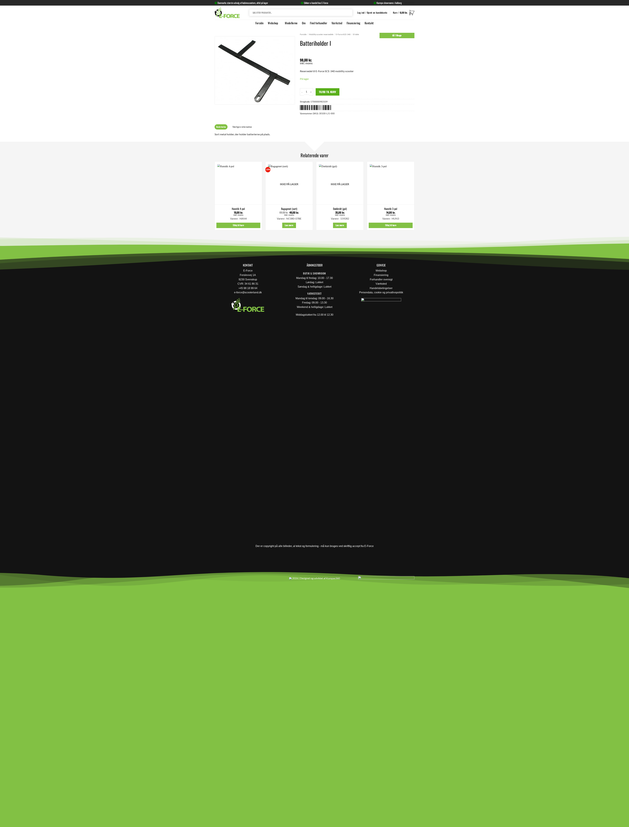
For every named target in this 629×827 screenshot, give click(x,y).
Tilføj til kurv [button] (238, 225)
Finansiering (353, 23)
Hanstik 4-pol (238, 209)
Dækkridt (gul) (340, 209)
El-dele (356, 34)
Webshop (273, 23)
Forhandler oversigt (381, 279)
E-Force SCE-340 (343, 34)
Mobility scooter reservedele (321, 34)
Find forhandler (318, 23)
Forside (259, 23)
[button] (403, 12)
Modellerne (291, 23)
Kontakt (369, 23)
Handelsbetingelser (381, 288)
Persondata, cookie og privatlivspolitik (381, 292)
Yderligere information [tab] (242, 126)
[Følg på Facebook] (218, 579)
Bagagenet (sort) (289, 209)
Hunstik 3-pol (390, 209)
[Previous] (214, 197)
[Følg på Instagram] (226, 579)
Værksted (337, 23)
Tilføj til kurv (327, 92)
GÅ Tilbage (397, 35)
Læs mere (289, 225)
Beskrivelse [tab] (221, 126)
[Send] (349, 12)
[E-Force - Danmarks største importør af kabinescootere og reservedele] (227, 12)
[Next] (414, 197)
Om (304, 23)
